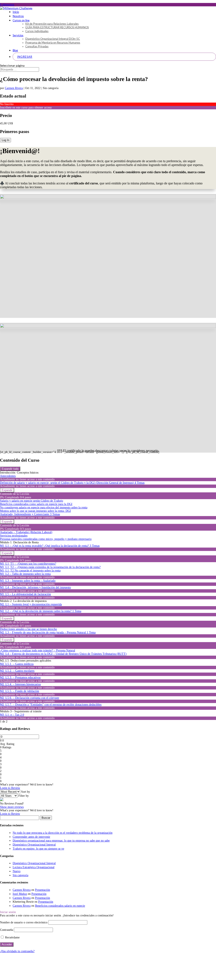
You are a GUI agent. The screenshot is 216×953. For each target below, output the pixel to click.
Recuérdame (12, 937)
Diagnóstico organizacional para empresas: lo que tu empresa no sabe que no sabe (61, 840)
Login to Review (10, 788)
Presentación (42, 889)
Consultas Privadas (37, 46)
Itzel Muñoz (20, 893)
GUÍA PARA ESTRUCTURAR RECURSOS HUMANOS (57, 27)
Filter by (23, 795)
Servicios (18, 35)
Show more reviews (12, 807)
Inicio (16, 12)
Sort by (25, 791)
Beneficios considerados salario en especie (60, 905)
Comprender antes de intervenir (31, 836)
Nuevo (16, 871)
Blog (15, 50)
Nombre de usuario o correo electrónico (23, 922)
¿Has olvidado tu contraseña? (17, 951)
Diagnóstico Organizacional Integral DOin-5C (52, 38)
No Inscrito (7, 104)
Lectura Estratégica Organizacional (33, 867)
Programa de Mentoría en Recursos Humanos (52, 42)
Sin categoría (20, 875)
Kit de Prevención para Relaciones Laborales (52, 23)
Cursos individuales (37, 31)
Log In (5, 140)
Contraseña (6, 929)
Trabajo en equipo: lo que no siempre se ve (38, 848)
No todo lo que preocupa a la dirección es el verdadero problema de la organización (62, 832)
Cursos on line (21, 20)
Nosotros (18, 16)
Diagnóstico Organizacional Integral (34, 844)
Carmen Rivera (14, 88)
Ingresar (24, 56)
